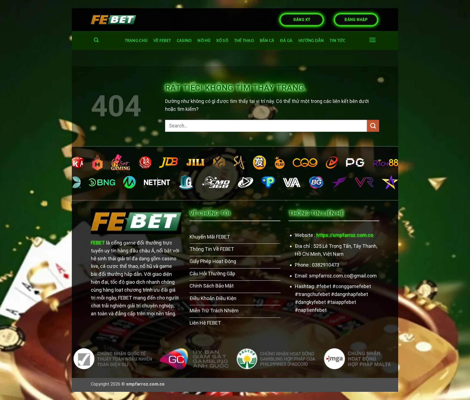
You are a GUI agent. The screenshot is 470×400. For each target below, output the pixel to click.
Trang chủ (136, 41)
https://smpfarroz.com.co (344, 235)
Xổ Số (222, 41)
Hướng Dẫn (311, 41)
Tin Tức (337, 41)
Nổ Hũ (203, 41)
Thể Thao (244, 41)
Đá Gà (286, 41)
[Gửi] (373, 126)
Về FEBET (162, 41)
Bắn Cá (267, 41)
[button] (372, 39)
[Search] (96, 40)
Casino (184, 41)
